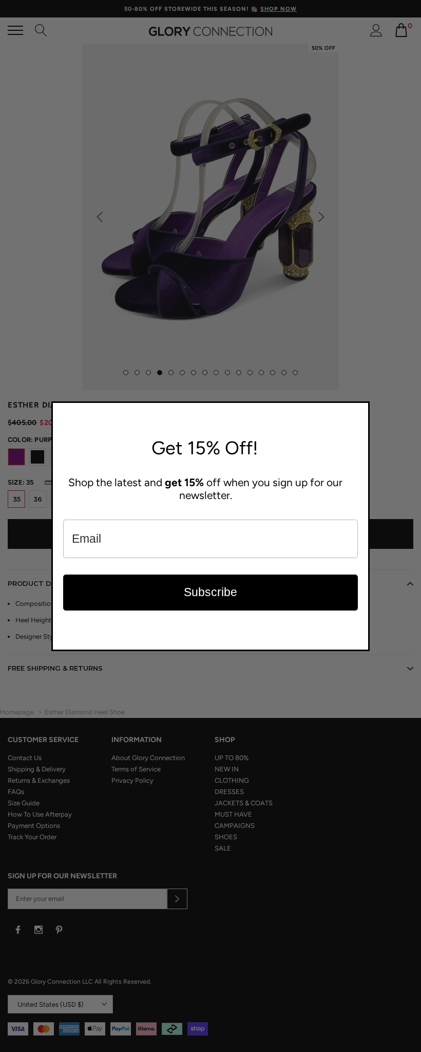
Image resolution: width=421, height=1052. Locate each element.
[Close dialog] (359, 411)
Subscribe (210, 592)
